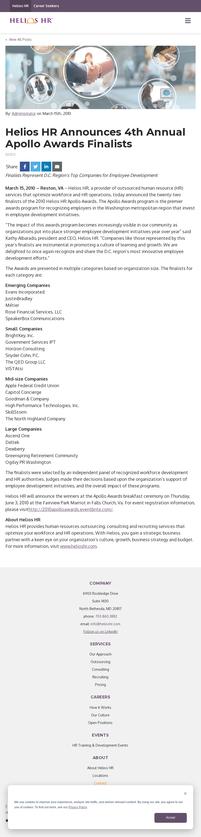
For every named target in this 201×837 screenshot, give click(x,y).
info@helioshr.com (105, 624)
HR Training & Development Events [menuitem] (100, 745)
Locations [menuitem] (100, 775)
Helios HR (20, 6)
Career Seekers (46, 6)
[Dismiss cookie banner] (185, 794)
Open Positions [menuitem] (100, 723)
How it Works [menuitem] (100, 707)
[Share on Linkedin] (46, 166)
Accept (170, 817)
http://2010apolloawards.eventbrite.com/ (70, 509)
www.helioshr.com (78, 546)
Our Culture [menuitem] (100, 715)
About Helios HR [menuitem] (100, 768)
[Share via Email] (57, 166)
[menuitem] (100, 783)
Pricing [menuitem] (100, 684)
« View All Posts (18, 39)
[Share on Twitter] (35, 166)
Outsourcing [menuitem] (100, 662)
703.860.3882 (106, 616)
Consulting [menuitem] (100, 669)
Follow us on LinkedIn (100, 631)
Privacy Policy (77, 807)
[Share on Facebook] (25, 166)
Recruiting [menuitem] (100, 677)
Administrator (24, 113)
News (10, 154)
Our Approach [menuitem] (100, 654)
